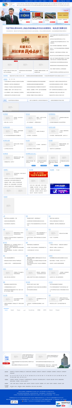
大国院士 (45, 187)
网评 (30, 3)
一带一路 (59, 5)
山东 (36, 375)
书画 (53, 3)
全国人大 (15, 386)
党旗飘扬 (31, 187)
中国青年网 (28, 383)
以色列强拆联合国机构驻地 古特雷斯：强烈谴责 (58, 84)
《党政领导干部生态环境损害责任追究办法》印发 (59, 41)
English (6, 310)
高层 (21, 3)
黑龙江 (18, 377)
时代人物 (41, 187)
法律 (65, 3)
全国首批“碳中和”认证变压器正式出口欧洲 (12, 95)
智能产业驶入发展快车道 (54, 218)
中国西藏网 (41, 383)
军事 (56, 3)
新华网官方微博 (28, 371)
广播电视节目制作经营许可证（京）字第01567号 (42, 397)
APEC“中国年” (44, 185)
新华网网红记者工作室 (30, 153)
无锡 (23, 377)
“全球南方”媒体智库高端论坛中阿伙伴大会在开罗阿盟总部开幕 (52, 356)
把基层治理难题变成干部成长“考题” (57, 100)
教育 (42, 3)
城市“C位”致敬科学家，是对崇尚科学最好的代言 (39, 100)
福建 (32, 375)
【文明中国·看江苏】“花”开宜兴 (33, 250)
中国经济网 (32, 383)
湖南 (42, 375)
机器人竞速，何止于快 (8, 122)
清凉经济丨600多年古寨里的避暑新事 (57, 263)
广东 (44, 375)
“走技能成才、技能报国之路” (62, 19)
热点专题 (31, 169)
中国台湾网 (37, 383)
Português (58, 310)
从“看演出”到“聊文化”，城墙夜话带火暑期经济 (59, 244)
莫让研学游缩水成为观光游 (14, 100)
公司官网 (10, 4)
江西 (34, 375)
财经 (28, 3)
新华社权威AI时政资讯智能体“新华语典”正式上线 (45, 361)
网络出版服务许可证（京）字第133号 (28, 399)
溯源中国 (40, 5)
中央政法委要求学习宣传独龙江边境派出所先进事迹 (14, 81)
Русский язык (31, 310)
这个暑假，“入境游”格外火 (41, 144)
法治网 (63, 383)
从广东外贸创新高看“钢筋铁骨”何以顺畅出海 (12, 135)
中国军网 (50, 383)
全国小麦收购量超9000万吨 (9, 257)
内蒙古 (15, 377)
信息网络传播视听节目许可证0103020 (57, 397)
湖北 (40, 375)
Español (12, 310)
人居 (27, 268)
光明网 (48, 383)
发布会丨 (51, 48)
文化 (51, 3)
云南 (57, 375)
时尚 (53, 5)
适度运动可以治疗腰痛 (63, 233)
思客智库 (36, 3)
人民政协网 (59, 383)
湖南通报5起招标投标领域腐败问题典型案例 (34, 75)
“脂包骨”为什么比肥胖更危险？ (55, 148)
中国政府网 (12, 379)
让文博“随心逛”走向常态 (8, 148)
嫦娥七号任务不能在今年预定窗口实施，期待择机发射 (53, 162)
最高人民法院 (34, 386)
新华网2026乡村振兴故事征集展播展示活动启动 (59, 257)
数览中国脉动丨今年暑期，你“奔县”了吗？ (58, 260)
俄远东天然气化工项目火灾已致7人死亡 (17, 75)
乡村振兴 (35, 5)
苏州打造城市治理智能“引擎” (15, 180)
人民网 (11, 383)
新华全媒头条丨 (17, 173)
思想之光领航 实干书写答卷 (37, 19)
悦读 (55, 5)
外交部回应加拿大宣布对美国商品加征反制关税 (59, 62)
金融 (17, 5)
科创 (45, 3)
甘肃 (63, 375)
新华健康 (50, 140)
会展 (48, 5)
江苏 (25, 375)
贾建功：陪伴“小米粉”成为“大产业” (15, 89)
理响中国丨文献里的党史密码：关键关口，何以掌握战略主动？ (22, 58)
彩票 (49, 5)
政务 (63, 3)
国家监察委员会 (28, 386)
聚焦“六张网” (38, 185)
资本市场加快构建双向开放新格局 (56, 284)
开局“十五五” (32, 185)
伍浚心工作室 (67, 165)
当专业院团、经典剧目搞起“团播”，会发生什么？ (59, 135)
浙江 (27, 375)
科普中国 (56, 379)
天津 (13, 375)
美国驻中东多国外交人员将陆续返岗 (59, 68)
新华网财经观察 (6, 127)
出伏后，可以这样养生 (54, 237)
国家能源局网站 (61, 379)
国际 (26, 3)
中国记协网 (48, 379)
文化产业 (67, 5)
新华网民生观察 (6, 140)
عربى (24, 310)
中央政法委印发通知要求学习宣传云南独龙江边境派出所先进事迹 (56, 75)
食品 (21, 5)
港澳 (32, 3)
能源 (46, 5)
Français (18, 310)
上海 (23, 375)
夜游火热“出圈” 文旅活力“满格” (33, 284)
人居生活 (23, 5)
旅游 (44, 5)
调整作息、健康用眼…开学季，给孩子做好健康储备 (36, 89)
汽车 (19, 5)
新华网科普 (5, 153)
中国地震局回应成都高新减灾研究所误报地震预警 (36, 81)
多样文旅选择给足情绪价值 (32, 289)
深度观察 (5, 169)
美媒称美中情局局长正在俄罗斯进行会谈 (57, 72)
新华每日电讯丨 (7, 180)
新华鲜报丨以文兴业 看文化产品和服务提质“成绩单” (14, 178)
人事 (25, 3)
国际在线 (17, 383)
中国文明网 (16, 379)
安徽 (29, 375)
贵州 (55, 375)
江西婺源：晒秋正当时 (7, 110)
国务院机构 (20, 386)
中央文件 (67, 3)
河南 (38, 375)
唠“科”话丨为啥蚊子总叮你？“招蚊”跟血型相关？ (13, 186)
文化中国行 (36, 187)
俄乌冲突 (36, 192)
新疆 (13, 377)
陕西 (61, 375)
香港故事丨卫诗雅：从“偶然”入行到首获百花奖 (13, 182)
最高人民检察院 (39, 386)
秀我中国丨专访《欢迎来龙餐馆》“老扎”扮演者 (13, 184)
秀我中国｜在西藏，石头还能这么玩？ (57, 247)
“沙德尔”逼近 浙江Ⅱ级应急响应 (56, 59)
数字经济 (29, 5)
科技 (44, 3)
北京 (10, 375)
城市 (43, 5)
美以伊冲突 (40, 192)
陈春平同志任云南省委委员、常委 (10, 218)
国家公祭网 (52, 379)
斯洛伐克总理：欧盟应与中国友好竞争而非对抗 (58, 81)
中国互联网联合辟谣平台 (42, 379)
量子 (47, 3)
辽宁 (19, 375)
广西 (46, 375)
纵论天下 (31, 192)
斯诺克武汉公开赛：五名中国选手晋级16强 (58, 303)
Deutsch (51, 310)
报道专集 (66, 10)
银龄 (38, 5)
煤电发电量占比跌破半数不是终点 (10, 284)
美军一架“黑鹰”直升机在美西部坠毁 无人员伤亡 (58, 89)
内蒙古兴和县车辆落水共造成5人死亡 (34, 92)
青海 (65, 375)
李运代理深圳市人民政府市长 (9, 223)
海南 (48, 375)
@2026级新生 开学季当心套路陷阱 (33, 148)
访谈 (58, 3)
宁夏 (10, 377)
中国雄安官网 (34, 379)
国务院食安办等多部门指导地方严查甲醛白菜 (12, 260)
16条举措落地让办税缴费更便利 (33, 244)
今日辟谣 (28, 247)
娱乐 (51, 5)
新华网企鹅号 (12, 373)
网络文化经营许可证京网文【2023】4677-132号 (14, 399)
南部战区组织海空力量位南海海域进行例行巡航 (59, 65)
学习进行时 (18, 3)
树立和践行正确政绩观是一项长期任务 (60, 45)
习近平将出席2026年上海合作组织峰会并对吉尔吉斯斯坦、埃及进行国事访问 (36, 28)
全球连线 (39, 3)
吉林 (21, 375)
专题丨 (51, 45)
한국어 (44, 310)
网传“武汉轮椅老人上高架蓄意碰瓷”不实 (38, 247)
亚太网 (62, 5)
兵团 (20, 377)
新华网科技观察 (29, 127)
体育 (49, 3)
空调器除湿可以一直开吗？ (9, 161)
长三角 (25, 377)
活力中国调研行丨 (7, 92)
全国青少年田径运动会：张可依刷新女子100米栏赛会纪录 (64, 299)
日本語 (38, 310)
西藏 (59, 375)
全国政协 (23, 386)
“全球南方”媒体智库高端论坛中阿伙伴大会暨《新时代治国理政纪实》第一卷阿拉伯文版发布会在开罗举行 (28, 356)
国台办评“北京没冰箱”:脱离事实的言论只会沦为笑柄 (59, 55)
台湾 (34, 3)
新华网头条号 (59, 371)
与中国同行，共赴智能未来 (32, 135)
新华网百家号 (64, 371)
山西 (17, 375)
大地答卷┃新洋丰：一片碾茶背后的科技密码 (12, 263)
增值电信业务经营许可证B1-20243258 (28, 397)
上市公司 (64, 5)
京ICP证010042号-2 (38, 399)
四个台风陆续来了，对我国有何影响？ (34, 122)
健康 (54, 3)
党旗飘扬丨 (6, 89)
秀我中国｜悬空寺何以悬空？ (55, 250)
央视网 (25, 383)
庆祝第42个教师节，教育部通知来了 (34, 218)
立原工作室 (56, 165)
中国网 (14, 383)
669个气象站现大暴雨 (57, 58)
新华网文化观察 (52, 127)
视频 (60, 3)
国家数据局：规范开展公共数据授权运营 (12, 84)
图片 (62, 3)
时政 (23, 3)
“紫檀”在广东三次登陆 (65, 58)
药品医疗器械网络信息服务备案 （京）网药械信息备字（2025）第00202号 (54, 399)
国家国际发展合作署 (28, 379)
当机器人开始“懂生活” (41, 131)
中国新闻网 (55, 383)
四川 (53, 375)
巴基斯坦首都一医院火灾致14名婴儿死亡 (57, 92)
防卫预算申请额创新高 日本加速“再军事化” (58, 122)
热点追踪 (28, 140)
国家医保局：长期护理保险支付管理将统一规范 (59, 52)
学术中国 (32, 5)
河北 (15, 375)
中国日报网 (21, 383)
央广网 (45, 383)
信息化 (26, 5)
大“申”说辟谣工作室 (43, 165)
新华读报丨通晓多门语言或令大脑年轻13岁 (35, 95)
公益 (56, 5)
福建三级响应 (64, 59)
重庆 (51, 375)
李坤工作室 (33, 165)
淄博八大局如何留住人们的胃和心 (17, 92)
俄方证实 (67, 72)
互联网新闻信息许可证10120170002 (15, 397)
